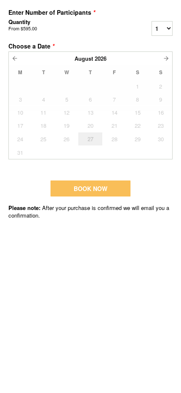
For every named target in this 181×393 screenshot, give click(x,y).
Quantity (22, 25)
